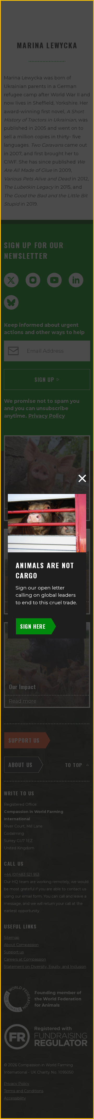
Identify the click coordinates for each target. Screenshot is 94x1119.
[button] (82, 478)
